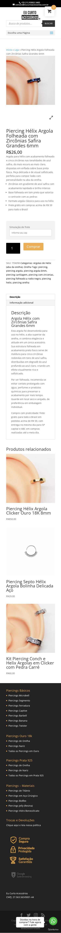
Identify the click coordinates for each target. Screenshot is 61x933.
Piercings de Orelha (19, 740)
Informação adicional (21, 302)
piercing (42, 267)
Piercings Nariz (16, 746)
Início (9, 49)
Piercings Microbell (18, 695)
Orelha (27, 267)
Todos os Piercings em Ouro (23, 751)
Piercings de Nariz (18, 770)
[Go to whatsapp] (53, 921)
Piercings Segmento (19, 700)
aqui (16, 825)
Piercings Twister (17, 725)
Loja (16, 49)
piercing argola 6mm (35, 270)
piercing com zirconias (41, 274)
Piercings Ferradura (19, 705)
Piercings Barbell (17, 715)
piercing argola (14, 270)
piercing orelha (21, 282)
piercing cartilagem (16, 274)
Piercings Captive (17, 710)
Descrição (15, 296)
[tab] (30, 297)
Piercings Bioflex (17, 800)
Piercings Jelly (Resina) (20, 805)
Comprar (33, 246)
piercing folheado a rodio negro (23, 278)
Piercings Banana (17, 720)
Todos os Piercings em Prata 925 (26, 775)
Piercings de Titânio (19, 790)
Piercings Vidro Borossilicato (23, 810)
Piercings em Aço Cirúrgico (23, 795)
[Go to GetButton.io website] (53, 930)
